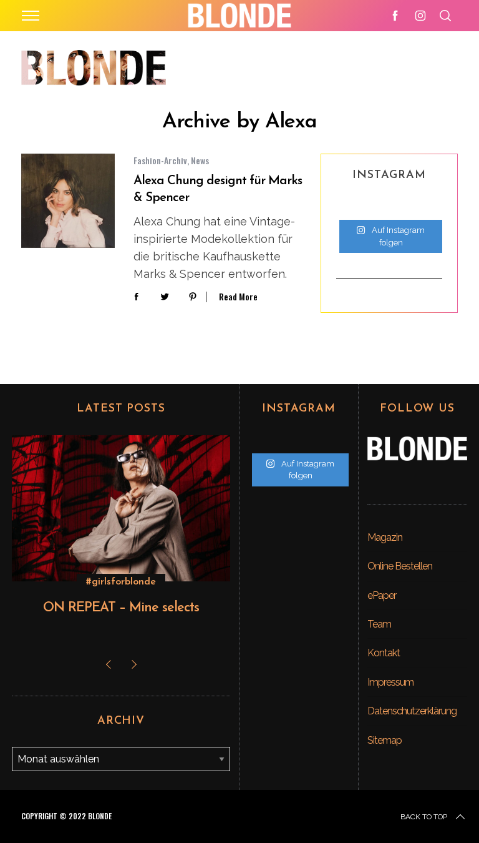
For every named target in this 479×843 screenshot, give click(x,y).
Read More (238, 297)
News (200, 160)
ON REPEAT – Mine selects (121, 607)
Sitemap (384, 740)
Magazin (384, 537)
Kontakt (383, 653)
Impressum (390, 682)
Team (379, 624)
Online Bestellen (399, 566)
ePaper (381, 595)
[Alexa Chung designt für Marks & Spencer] (68, 201)
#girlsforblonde (121, 582)
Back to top (423, 816)
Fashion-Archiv (160, 160)
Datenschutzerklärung (412, 711)
